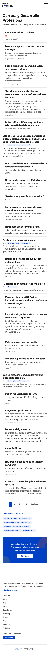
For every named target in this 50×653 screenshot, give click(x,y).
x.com (8, 368)
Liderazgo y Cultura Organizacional (19, 145)
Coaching (6, 613)
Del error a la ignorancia (17, 429)
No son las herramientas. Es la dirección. (26, 180)
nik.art (8, 277)
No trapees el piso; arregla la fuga (22, 226)
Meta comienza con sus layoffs (21, 342)
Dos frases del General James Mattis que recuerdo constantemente (26, 165)
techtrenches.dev (12, 474)
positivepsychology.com (14, 84)
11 (26, 504)
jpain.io (8, 403)
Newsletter (7, 610)
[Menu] (46, 4)
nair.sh (8, 335)
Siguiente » (35, 504)
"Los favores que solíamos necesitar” (24, 196)
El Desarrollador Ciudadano (19, 32)
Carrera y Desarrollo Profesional (18, 381)
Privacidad (7, 624)
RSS (4, 621)
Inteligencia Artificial (11, 530)
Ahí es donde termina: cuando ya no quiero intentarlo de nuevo (23, 208)
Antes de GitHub (13, 448)
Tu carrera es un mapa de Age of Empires (24, 283)
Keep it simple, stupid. (27, 649)
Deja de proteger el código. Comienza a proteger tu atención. (23, 376)
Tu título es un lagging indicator (19, 240)
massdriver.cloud (11, 39)
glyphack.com (10, 115)
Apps (5, 606)
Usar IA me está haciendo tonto (21, 393)
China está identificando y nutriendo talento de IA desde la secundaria (24, 124)
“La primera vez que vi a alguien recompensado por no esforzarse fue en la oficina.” (26, 94)
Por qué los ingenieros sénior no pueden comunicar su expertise (26, 316)
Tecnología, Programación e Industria (17, 518)
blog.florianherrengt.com (14, 59)
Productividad (12, 287)
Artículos (6, 595)
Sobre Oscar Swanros (10, 590)
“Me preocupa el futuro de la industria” (25, 358)
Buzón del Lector (29, 530)
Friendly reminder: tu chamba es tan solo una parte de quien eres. (24, 67)
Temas (5, 617)
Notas (5, 603)
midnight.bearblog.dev (13, 220)
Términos (6, 628)
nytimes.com (10, 351)
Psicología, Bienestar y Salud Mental (17, 522)
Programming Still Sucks (18, 410)
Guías (5, 599)
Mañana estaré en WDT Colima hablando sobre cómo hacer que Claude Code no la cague (26, 300)
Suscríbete (25, 556)
